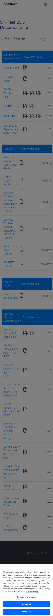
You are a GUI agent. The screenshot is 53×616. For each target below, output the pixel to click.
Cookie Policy (32, 591)
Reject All (26, 604)
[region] (26, 590)
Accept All (26, 611)
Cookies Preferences (26, 597)
